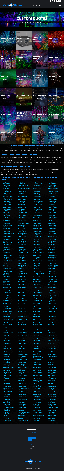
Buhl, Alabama (21, 391)
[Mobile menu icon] (60, 5)
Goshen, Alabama (36, 362)
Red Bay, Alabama (52, 270)
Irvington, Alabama (22, 342)
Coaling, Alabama (36, 391)
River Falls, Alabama (52, 239)
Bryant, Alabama (51, 290)
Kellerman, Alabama (22, 394)
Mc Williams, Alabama (37, 412)
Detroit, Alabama (21, 305)
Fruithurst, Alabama (7, 228)
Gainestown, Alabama (37, 222)
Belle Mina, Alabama (37, 314)
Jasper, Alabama (6, 399)
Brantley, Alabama (22, 241)
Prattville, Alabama (7, 183)
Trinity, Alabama (6, 357)
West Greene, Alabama (8, 278)
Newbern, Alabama (37, 279)
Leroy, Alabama (6, 405)
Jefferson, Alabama (52, 329)
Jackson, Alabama (52, 222)
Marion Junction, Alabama (38, 252)
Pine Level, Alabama (52, 353)
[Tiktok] (31, 440)
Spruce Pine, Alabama (7, 271)
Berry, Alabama (36, 268)
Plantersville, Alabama (23, 252)
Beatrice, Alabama (52, 345)
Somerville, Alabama (52, 356)
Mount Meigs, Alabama (23, 353)
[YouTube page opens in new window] (54, 1)
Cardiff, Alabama (51, 294)
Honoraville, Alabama (22, 242)
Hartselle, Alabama (37, 356)
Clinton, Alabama (21, 276)
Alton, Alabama (6, 294)
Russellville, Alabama (37, 271)
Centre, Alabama (36, 210)
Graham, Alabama (6, 364)
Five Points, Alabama (37, 209)
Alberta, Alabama (36, 409)
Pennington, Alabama (52, 217)
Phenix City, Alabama (52, 367)
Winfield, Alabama (52, 334)
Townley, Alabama (37, 402)
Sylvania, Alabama (52, 258)
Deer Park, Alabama (22, 404)
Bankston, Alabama (7, 268)
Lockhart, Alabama (7, 239)
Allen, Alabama (6, 418)
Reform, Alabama (51, 361)
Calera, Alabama (51, 373)
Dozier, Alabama (36, 241)
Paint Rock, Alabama (52, 287)
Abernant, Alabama (52, 389)
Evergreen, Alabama (37, 233)
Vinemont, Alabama (37, 247)
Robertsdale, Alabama (37, 190)
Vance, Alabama (36, 396)
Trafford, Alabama (52, 302)
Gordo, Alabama (21, 361)
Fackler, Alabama (51, 286)
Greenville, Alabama (37, 202)
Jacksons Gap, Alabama (23, 389)
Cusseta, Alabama (7, 209)
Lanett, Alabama (6, 210)
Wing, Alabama (6, 241)
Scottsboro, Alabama (37, 289)
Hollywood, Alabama (22, 287)
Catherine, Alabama (52, 410)
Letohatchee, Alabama (53, 318)
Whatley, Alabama (37, 220)
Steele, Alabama (21, 373)
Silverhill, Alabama (7, 191)
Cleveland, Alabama (37, 198)
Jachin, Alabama (51, 215)
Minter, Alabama (51, 252)
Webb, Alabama (51, 284)
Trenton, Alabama (21, 290)
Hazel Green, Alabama (37, 322)
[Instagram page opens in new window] (52, 1)
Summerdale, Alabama (53, 191)
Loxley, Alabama (6, 188)
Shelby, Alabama (6, 378)
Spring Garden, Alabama (23, 212)
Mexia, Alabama (36, 348)
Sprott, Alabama (6, 359)
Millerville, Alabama (37, 226)
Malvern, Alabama (22, 274)
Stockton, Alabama (37, 191)
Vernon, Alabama (21, 306)
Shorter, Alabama (51, 319)
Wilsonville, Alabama (37, 380)
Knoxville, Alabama (52, 276)
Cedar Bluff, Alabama (22, 210)
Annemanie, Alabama (52, 409)
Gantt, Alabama (21, 238)
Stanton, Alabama (51, 214)
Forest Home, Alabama (8, 202)
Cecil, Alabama (6, 351)
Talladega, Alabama (37, 386)
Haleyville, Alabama (52, 415)
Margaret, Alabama (22, 370)
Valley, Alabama (21, 209)
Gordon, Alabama (21, 284)
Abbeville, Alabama (7, 281)
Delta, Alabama (6, 226)
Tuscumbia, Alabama (22, 233)
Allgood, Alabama (6, 198)
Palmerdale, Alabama (37, 300)
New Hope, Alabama (22, 324)
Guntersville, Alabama (37, 337)
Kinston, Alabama (6, 231)
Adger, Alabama (51, 292)
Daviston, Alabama (37, 388)
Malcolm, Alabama (37, 405)
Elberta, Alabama (36, 185)
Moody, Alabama (36, 369)
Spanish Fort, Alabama (23, 185)
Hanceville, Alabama (37, 246)
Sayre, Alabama (21, 302)
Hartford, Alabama (7, 274)
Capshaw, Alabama (7, 318)
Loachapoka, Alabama (22, 313)
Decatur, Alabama (36, 354)
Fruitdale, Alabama (52, 404)
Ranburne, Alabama (52, 228)
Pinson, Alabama (51, 300)
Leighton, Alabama (37, 231)
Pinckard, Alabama (37, 250)
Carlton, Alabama (6, 222)
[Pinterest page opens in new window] (58, 1)
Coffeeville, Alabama (22, 222)
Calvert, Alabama (51, 402)
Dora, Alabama (6, 397)
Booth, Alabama (36, 182)
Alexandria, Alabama (37, 204)
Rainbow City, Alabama (53, 265)
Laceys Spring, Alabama (23, 357)
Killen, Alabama (21, 308)
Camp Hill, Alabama (52, 388)
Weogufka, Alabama (52, 236)
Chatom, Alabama (6, 404)
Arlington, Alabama (7, 410)
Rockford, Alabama (37, 236)
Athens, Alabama (21, 314)
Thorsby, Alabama (7, 214)
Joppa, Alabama (6, 247)
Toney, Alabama (36, 326)
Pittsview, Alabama (7, 369)
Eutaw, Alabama (36, 276)
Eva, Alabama (6, 356)
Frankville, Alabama (37, 404)
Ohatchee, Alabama (7, 207)
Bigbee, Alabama (36, 418)
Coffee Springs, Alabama (38, 273)
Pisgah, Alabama (6, 289)
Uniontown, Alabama (22, 359)
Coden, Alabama (21, 340)
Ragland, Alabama (7, 372)
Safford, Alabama (21, 254)
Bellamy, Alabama (22, 383)
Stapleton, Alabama (22, 191)
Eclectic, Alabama (52, 260)
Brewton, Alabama (37, 263)
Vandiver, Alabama (52, 378)
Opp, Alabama (21, 239)
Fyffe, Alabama (6, 257)
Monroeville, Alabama (52, 348)
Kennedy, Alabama (37, 305)
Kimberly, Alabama (52, 297)
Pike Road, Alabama (37, 353)
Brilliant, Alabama (51, 332)
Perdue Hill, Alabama (7, 350)
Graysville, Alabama (37, 297)
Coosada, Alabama (22, 260)
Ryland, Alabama (21, 326)
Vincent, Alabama (6, 380)
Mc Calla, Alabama (22, 298)
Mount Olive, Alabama (52, 298)
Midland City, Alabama (37, 249)
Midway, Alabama (6, 201)
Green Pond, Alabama (52, 194)
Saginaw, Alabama (52, 377)
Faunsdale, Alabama (37, 329)
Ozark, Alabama (6, 250)
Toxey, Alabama (21, 218)
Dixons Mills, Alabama (23, 329)
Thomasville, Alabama (7, 225)
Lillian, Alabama (36, 186)
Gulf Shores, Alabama (22, 186)
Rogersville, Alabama (52, 308)
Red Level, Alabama (37, 239)
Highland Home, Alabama (8, 242)
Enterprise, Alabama (22, 230)
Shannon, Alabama (37, 302)
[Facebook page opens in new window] (51, 1)
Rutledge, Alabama (7, 244)
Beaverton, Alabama (7, 305)
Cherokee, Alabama (22, 231)
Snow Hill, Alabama (37, 413)
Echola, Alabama (36, 393)
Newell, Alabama (21, 364)
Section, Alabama (51, 289)
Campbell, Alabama (37, 223)
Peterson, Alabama (52, 394)
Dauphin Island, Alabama (53, 340)
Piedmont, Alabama (22, 207)
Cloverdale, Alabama (52, 306)
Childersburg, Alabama (38, 385)
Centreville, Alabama (37, 194)
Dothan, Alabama (6, 282)
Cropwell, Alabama (7, 370)
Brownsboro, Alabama (52, 321)
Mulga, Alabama (6, 300)
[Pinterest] (29, 440)
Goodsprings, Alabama (8, 401)
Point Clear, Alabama (22, 190)
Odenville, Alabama (37, 370)
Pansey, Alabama (36, 284)
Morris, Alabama (36, 298)
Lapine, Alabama (51, 351)
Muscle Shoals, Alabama (8, 233)
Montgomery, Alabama (23, 354)
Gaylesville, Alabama (52, 210)
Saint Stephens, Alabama (8, 407)
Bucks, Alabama (36, 338)
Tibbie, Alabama (36, 407)
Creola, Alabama (36, 340)
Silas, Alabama (6, 218)
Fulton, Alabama (6, 220)
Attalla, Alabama (21, 266)
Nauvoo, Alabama (36, 401)
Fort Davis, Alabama (22, 319)
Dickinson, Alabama (52, 218)
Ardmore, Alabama (52, 316)
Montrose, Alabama (37, 188)
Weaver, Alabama (36, 207)
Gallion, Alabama (6, 279)
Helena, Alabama (51, 375)
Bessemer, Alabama (22, 294)
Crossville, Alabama (22, 255)
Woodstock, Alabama (22, 196)
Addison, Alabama (52, 413)
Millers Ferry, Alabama (23, 420)
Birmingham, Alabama (52, 303)
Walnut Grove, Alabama (53, 266)
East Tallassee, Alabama (23, 388)
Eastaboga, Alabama (37, 206)
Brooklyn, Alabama (52, 233)
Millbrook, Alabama (37, 262)
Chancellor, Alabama (22, 273)
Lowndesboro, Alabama (8, 319)
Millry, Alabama (51, 405)
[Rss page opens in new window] (60, 1)
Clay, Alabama (6, 295)
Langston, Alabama (37, 287)
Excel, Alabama (21, 346)
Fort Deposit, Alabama (23, 318)
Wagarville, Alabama (7, 409)
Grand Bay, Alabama (7, 342)
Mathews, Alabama (7, 353)
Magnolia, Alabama (22, 330)
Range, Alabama (36, 234)
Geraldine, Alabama (22, 257)
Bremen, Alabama (36, 244)
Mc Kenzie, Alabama (52, 202)
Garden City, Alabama (22, 246)
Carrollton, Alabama (52, 359)
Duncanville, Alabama (22, 393)
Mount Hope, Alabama (7, 311)
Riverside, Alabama (22, 372)
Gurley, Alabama (6, 322)
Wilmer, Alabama (6, 345)
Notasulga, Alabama (37, 321)
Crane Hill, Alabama (52, 244)
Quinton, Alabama (36, 397)
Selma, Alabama (6, 252)
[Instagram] (31, 438)
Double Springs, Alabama (38, 415)
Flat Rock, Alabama (7, 292)
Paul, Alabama (21, 418)
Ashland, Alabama (37, 225)
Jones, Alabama (21, 183)
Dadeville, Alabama (7, 389)
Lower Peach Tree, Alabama (24, 412)
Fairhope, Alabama (52, 185)
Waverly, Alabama (7, 314)
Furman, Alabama (6, 412)
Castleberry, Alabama (7, 234)
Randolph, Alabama (37, 196)
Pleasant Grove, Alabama (8, 302)
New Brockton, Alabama (53, 230)
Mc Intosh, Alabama (22, 405)
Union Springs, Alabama (38, 201)
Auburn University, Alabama (9, 313)
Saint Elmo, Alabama (52, 342)
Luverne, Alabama (37, 242)
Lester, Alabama (6, 316)
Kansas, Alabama (21, 401)
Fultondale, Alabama (7, 297)
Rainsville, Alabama (37, 258)
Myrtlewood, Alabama (37, 330)
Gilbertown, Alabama (37, 215)
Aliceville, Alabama (37, 359)
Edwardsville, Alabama (53, 226)
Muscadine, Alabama (37, 228)
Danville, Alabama (52, 354)
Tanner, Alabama (36, 316)
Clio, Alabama (21, 193)
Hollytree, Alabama (7, 287)
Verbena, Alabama (22, 214)
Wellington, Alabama (52, 207)
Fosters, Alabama (7, 394)
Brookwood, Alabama (7, 391)
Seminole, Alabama (52, 190)
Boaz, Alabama (6, 337)
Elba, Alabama (6, 230)
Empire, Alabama (21, 397)
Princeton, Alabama (22, 289)
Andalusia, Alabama (37, 238)
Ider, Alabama (6, 258)
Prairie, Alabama (36, 420)
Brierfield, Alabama (22, 194)
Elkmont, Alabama (52, 314)
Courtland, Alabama (22, 310)
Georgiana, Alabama (22, 202)
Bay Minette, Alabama (37, 183)
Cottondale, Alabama (7, 393)
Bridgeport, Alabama (7, 286)
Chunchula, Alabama (52, 338)
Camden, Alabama (37, 410)
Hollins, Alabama (21, 225)
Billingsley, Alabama (22, 182)
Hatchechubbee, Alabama (8, 367)
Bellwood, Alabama (52, 271)
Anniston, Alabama (7, 204)
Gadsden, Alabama (37, 265)
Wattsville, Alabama (52, 372)
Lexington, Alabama (37, 308)
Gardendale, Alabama (22, 297)
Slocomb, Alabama (37, 274)
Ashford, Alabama (22, 282)
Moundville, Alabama (52, 278)
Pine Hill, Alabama (22, 413)
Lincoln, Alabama (51, 385)
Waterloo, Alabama (7, 310)
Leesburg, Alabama (7, 212)
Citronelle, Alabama (7, 340)
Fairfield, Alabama (52, 295)
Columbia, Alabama (37, 282)
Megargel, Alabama (22, 348)
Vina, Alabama (21, 271)
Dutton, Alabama (21, 286)
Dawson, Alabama (37, 255)
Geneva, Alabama (51, 273)
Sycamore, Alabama (7, 386)
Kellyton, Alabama (22, 236)
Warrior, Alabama (21, 303)
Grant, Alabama (36, 335)
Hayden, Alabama (51, 198)
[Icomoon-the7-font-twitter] (35, 438)
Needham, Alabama (37, 217)
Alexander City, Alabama (8, 388)
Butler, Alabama (6, 215)
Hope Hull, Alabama (37, 351)
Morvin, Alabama (51, 223)
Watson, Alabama (36, 303)
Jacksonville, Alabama (53, 206)
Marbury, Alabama (52, 182)
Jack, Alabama (36, 230)
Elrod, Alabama (51, 393)
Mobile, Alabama (21, 345)
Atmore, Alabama (6, 265)
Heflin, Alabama (21, 228)
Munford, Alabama (52, 386)
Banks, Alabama (6, 362)
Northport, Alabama (37, 394)
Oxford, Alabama (21, 204)
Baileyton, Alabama (22, 244)
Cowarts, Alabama (7, 284)
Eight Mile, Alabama (37, 345)
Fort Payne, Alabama (52, 255)
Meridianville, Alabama (8, 324)
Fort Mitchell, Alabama (53, 365)
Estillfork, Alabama (37, 286)
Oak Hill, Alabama (52, 412)
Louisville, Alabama (52, 193)
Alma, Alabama (51, 220)
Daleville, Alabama (22, 249)
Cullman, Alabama (7, 246)
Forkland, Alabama (22, 278)
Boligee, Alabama (6, 276)
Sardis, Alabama (36, 254)
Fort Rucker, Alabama (22, 250)
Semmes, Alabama (37, 343)
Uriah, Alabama (36, 350)
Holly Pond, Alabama (52, 246)
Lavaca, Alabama (51, 420)
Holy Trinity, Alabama (22, 367)
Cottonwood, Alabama (52, 282)
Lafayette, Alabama (52, 209)
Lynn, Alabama (21, 417)
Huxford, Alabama (22, 265)
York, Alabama (51, 383)
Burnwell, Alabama (52, 396)
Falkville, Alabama (22, 356)
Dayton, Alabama (51, 418)
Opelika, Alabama (36, 311)
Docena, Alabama (21, 295)
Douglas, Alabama (22, 337)
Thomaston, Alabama (22, 332)
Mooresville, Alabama (22, 316)
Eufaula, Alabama (36, 193)
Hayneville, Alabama (37, 318)
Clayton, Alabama (6, 193)
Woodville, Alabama (37, 290)
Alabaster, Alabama (37, 373)
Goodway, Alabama (7, 348)
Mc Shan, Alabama (37, 361)
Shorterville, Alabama (52, 281)
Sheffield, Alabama (52, 231)
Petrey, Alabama (51, 242)
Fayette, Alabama (51, 268)
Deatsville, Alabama (37, 260)
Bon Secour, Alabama (52, 183)
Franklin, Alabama (36, 346)
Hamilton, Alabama (37, 334)
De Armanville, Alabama (23, 206)
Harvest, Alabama (22, 322)
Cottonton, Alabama (37, 365)
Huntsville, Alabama (52, 326)
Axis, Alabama (6, 338)
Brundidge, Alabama (22, 362)
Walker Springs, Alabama (23, 223)
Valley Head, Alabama (7, 260)
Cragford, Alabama (52, 225)
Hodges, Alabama (22, 270)
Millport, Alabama (52, 305)
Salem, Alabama (36, 313)
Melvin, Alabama (21, 217)
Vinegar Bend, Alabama (53, 407)
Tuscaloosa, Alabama (37, 389)
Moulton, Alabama (52, 310)
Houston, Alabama (7, 417)
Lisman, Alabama (6, 217)
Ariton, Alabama (51, 247)
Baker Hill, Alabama (52, 417)
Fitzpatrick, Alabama (52, 199)
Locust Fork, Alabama (7, 199)
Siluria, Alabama (21, 378)
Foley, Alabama (6, 186)
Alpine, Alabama (6, 385)
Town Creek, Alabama (22, 311)
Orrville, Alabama (6, 254)
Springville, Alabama (37, 372)
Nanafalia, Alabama (52, 330)
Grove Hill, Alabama (22, 220)
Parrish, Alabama (6, 402)
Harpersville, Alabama (37, 375)
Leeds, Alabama (6, 298)
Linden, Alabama (6, 330)
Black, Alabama (6, 273)
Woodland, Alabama (22, 365)
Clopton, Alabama (6, 249)
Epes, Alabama (21, 381)
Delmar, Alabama (21, 415)
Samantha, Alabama (22, 396)
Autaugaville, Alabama (7, 182)
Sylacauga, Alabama (22, 386)
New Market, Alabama (37, 324)
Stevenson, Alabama (7, 290)
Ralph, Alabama (6, 396)
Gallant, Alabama (36, 266)
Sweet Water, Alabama (8, 332)
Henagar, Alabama (52, 257)
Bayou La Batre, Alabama (23, 338)
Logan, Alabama (21, 247)
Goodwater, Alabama (7, 236)
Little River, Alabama (52, 186)
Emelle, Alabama (6, 381)
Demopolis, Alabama (7, 329)
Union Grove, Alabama (22, 335)
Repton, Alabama (51, 234)
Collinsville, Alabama (7, 255)
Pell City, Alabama (52, 370)
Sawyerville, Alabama (52, 279)
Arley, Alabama (6, 415)
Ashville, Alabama (7, 373)
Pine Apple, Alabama (7, 413)
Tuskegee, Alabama (7, 321)
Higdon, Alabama (21, 292)
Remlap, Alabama (36, 199)
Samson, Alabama (52, 274)
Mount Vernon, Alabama (38, 342)
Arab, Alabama (6, 335)
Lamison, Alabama (7, 420)
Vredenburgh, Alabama (53, 350)
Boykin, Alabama (21, 410)
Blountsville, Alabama (22, 198)
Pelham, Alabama (36, 377)
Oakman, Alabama (52, 401)
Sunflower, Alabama (22, 407)
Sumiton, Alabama (52, 397)
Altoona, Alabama (6, 266)
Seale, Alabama (21, 369)
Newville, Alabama (37, 281)
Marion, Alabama (51, 357)
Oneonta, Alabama (22, 199)
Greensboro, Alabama (22, 279)
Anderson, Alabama (37, 306)
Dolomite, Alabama (37, 295)
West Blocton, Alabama (8, 196)
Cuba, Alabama (36, 383)
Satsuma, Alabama (22, 343)
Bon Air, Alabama (21, 385)
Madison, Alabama (52, 322)
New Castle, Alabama (22, 300)
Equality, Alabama (6, 238)
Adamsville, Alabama (37, 292)
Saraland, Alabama (7, 343)
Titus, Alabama (6, 263)
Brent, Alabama (6, 194)
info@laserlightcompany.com (37, 5)
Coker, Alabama (51, 391)
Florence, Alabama (7, 308)
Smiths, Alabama (51, 313)
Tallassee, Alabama (52, 262)
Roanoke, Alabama (37, 364)
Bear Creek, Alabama (37, 332)
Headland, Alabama (22, 281)
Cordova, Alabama (37, 399)
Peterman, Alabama (22, 350)
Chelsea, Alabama (7, 375)
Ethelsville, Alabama (7, 361)
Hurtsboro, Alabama (37, 367)
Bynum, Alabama (51, 204)
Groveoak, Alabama (37, 257)
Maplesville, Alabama (37, 214)
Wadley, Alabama (51, 364)
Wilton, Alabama (51, 380)
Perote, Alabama (21, 201)
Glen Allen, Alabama (7, 270)
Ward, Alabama (36, 218)
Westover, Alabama (22, 380)
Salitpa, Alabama (6, 223)
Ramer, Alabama (6, 354)
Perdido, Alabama (7, 190)
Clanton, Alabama (36, 212)
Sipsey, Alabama (21, 402)
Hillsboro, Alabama (37, 310)
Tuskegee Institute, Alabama (24, 321)
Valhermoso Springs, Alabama (39, 357)
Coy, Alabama (21, 409)
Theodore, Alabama (52, 343)
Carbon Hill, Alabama (22, 399)
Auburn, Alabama (51, 311)
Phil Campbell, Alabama (38, 270)
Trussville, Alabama (7, 303)
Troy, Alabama (51, 362)
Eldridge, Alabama (52, 399)
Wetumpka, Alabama (22, 263)
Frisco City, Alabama (52, 346)
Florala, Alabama (51, 238)
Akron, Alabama (36, 278)
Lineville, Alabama (22, 226)
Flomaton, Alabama (52, 263)
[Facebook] (29, 438)
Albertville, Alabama (52, 335)
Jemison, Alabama (52, 212)
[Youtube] (33, 438)
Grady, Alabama (21, 351)
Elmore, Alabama (6, 262)
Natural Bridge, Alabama (38, 417)
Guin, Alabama (6, 334)
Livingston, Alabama (52, 381)
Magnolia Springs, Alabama (24, 188)
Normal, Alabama (51, 324)
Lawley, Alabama (51, 196)
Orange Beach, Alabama (53, 188)
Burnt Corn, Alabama (7, 346)
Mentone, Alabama (22, 258)
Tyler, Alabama (51, 254)
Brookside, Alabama (37, 294)
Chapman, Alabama (52, 201)
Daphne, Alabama (6, 185)
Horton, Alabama (51, 337)
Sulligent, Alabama (7, 306)
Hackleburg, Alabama (22, 334)
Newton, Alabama (52, 249)
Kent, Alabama (21, 262)
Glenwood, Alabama (52, 241)
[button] (1, 19)
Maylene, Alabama (7, 377)
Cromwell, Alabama (22, 215)
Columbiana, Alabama (22, 375)
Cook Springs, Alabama (53, 369)
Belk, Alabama (21, 268)
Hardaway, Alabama (37, 319)
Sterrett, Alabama (36, 378)
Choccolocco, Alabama (8, 206)
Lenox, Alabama (21, 234)
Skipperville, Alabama (52, 250)
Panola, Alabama (6, 383)
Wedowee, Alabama (7, 365)
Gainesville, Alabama (37, 381)
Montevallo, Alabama (22, 377)
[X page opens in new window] (56, 1)
